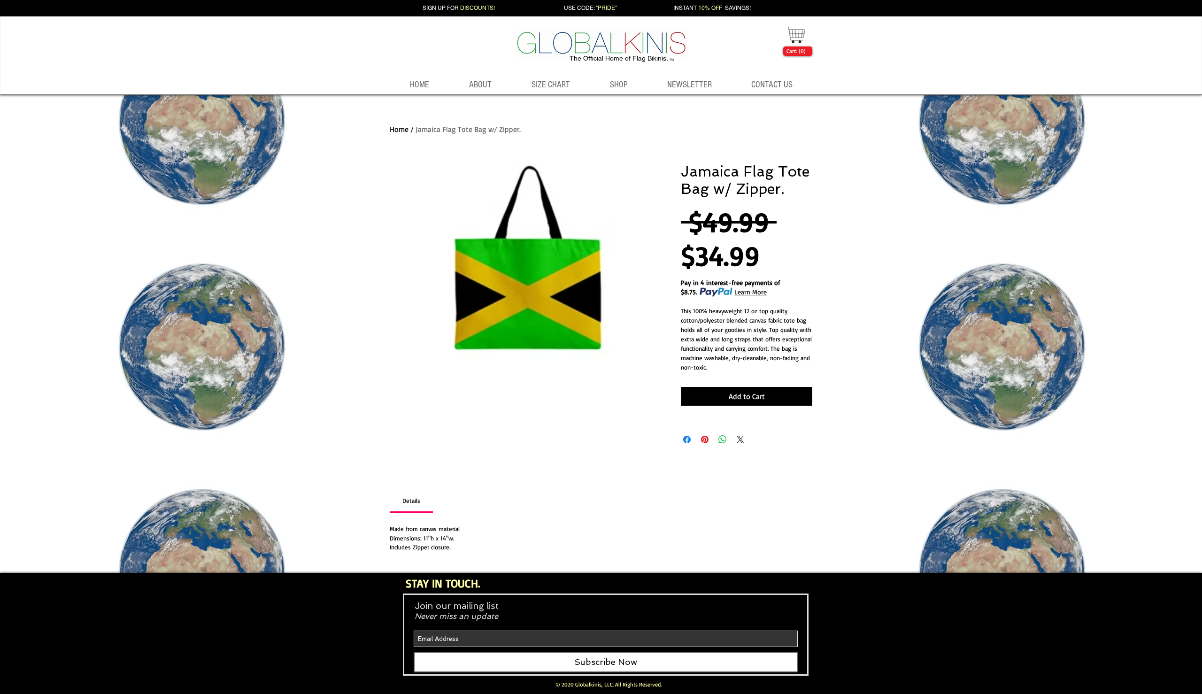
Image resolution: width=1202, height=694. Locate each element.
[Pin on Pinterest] (704, 439)
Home (399, 129)
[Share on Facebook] (687, 439)
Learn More (750, 292)
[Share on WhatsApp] (722, 439)
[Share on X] (740, 439)
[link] (795, 51)
